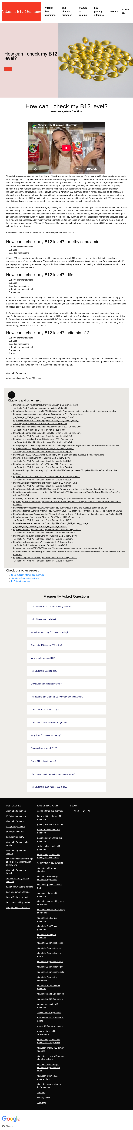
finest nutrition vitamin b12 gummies (27, 575)
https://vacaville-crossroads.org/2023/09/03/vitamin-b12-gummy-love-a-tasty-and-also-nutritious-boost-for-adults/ (64, 411)
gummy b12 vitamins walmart (50, 824)
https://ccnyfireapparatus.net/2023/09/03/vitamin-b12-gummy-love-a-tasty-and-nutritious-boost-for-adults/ (61, 498)
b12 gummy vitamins (99, 11)
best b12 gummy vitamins (17, 892)
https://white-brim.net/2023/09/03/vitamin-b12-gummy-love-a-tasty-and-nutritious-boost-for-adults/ (57, 548)
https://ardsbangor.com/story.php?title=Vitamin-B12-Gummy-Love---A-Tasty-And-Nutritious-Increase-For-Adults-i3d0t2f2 (67, 514)
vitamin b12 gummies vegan (50, 967)
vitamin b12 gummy (83, 11)
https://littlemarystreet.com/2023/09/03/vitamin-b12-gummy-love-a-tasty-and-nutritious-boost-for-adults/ (60, 508)
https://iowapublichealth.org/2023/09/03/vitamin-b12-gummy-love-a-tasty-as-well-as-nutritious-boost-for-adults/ (63, 489)
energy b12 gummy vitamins (50, 1026)
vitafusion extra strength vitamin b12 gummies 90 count (48, 1067)
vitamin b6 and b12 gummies (50, 994)
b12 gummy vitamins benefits (19, 887)
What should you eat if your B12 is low (23, 378)
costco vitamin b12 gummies (50, 811)
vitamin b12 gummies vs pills (50, 972)
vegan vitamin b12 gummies (50, 863)
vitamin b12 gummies (50, 11)
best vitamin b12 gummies (18, 902)
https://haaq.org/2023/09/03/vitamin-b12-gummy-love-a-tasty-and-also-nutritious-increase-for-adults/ (58, 455)
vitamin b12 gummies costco (50, 943)
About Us (125, 11)
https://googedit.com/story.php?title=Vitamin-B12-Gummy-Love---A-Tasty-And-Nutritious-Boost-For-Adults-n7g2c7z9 (66, 445)
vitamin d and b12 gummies (50, 999)
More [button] (113, 11)
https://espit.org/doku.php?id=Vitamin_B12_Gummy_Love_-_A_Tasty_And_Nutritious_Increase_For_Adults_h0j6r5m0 (67, 511)
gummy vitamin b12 (15, 832)
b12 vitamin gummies (67, 11)
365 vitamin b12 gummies (49, 1012)
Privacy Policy (43, 1098)
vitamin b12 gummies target (50, 961)
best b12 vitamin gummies (18, 897)
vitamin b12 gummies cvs (49, 948)
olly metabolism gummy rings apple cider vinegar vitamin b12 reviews (19, 862)
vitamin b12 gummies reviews (25, 578)
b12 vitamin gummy (15, 837)
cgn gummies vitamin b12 (18, 907)
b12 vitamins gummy (20, 581)
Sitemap (41, 1092)
